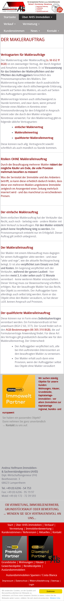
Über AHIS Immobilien (29, 525)
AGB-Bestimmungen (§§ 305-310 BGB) (28, 329)
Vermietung (16, 528)
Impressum (7, 580)
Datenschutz (22, 580)
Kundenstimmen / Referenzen (19, 532)
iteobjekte (35, 566)
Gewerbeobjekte (11, 566)
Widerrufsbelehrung (39, 580)
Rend (27, 566)
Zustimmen (51, 591)
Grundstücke (45, 391)
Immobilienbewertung (39, 528)
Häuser (55, 388)
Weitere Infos (55, 598)
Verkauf (49, 525)
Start (10, 525)
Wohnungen (26, 562)
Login (31, 584)
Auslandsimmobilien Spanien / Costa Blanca (31, 575)
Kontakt (57, 532)
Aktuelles (44, 532)
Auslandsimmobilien (13, 570)
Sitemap (55, 580)
